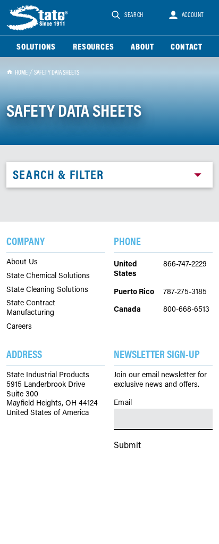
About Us (22, 261)
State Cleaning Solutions (47, 289)
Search (134, 15)
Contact (187, 46)
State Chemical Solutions (48, 275)
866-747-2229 (185, 263)
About (142, 46)
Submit (127, 444)
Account (193, 15)
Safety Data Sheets (56, 72)
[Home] (38, 17)
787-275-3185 (185, 291)
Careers (19, 326)
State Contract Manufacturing (30, 307)
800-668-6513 (186, 309)
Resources (93, 46)
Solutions (36, 46)
